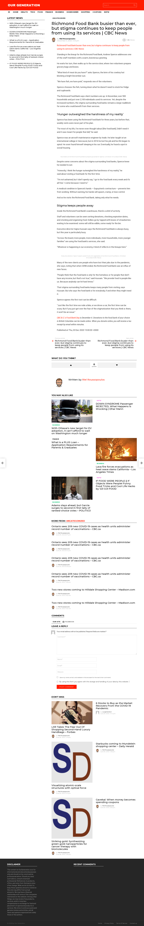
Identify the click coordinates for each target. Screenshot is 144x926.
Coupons (97, 12)
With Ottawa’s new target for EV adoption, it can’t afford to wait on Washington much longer (72, 431)
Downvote (117, 365)
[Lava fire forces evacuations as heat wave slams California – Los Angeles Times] (116, 449)
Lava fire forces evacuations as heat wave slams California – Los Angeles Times (116, 469)
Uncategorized (75, 521)
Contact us (133, 923)
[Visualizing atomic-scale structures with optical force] (72, 762)
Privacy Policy (109, 923)
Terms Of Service (121, 923)
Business (59, 12)
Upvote (71, 365)
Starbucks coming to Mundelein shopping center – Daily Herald (115, 745)
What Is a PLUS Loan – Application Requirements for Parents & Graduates (70, 445)
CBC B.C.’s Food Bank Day (68, 318)
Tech (32, 12)
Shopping (85, 12)
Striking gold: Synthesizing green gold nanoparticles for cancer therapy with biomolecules (69, 845)
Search (134, 5)
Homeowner (72, 12)
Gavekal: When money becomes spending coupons (115, 801)
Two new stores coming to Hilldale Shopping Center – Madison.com (93, 589)
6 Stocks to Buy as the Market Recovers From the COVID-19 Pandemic (114, 706)
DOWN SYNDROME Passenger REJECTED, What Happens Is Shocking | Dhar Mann (114, 406)
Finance (49, 12)
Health (24, 12)
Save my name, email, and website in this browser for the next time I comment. (85, 677)
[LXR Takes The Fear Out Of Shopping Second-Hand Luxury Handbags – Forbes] (72, 712)
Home (15, 12)
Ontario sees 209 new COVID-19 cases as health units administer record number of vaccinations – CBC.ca (91, 527)
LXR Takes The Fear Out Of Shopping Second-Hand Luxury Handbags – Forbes (71, 729)
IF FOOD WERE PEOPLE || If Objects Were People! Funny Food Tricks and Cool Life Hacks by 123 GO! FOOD (115, 484)
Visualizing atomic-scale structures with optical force (69, 786)
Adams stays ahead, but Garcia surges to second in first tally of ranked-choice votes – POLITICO (71, 508)
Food (40, 12)
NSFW (106, 12)
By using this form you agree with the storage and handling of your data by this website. (94, 682)
